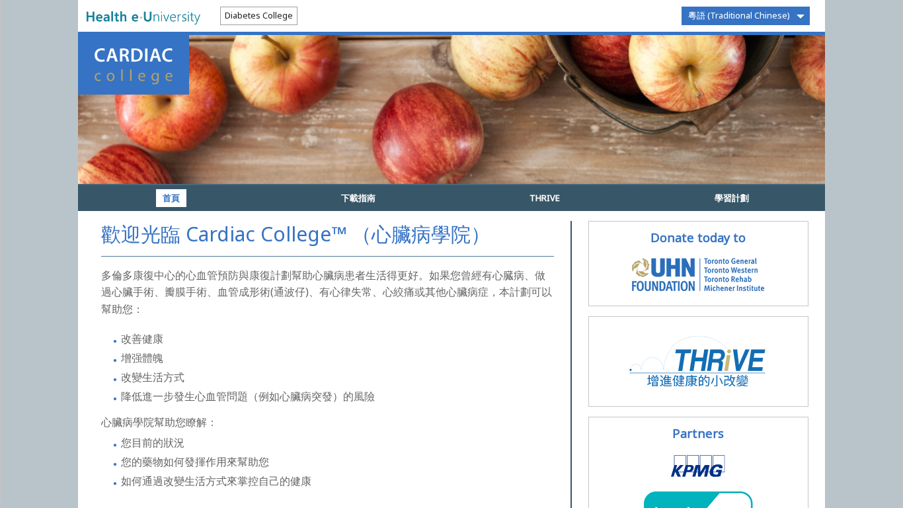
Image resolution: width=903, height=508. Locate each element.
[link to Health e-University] (143, 16)
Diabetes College (259, 15)
